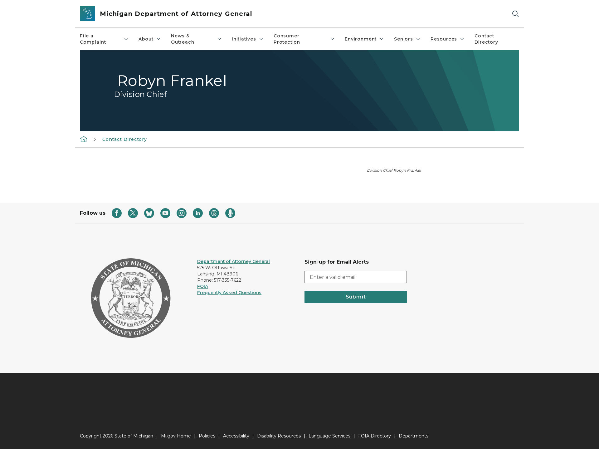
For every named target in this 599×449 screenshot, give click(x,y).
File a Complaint (93, 39)
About (146, 39)
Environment (361, 39)
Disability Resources (279, 436)
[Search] (515, 14)
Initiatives (244, 39)
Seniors (403, 39)
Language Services (329, 436)
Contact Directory (486, 39)
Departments (413, 436)
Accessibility (236, 436)
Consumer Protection (287, 39)
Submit (356, 297)
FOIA (202, 286)
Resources (444, 39)
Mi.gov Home (176, 436)
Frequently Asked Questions (229, 292)
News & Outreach (182, 39)
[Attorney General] (83, 139)
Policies (207, 436)
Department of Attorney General (233, 261)
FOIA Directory (374, 436)
